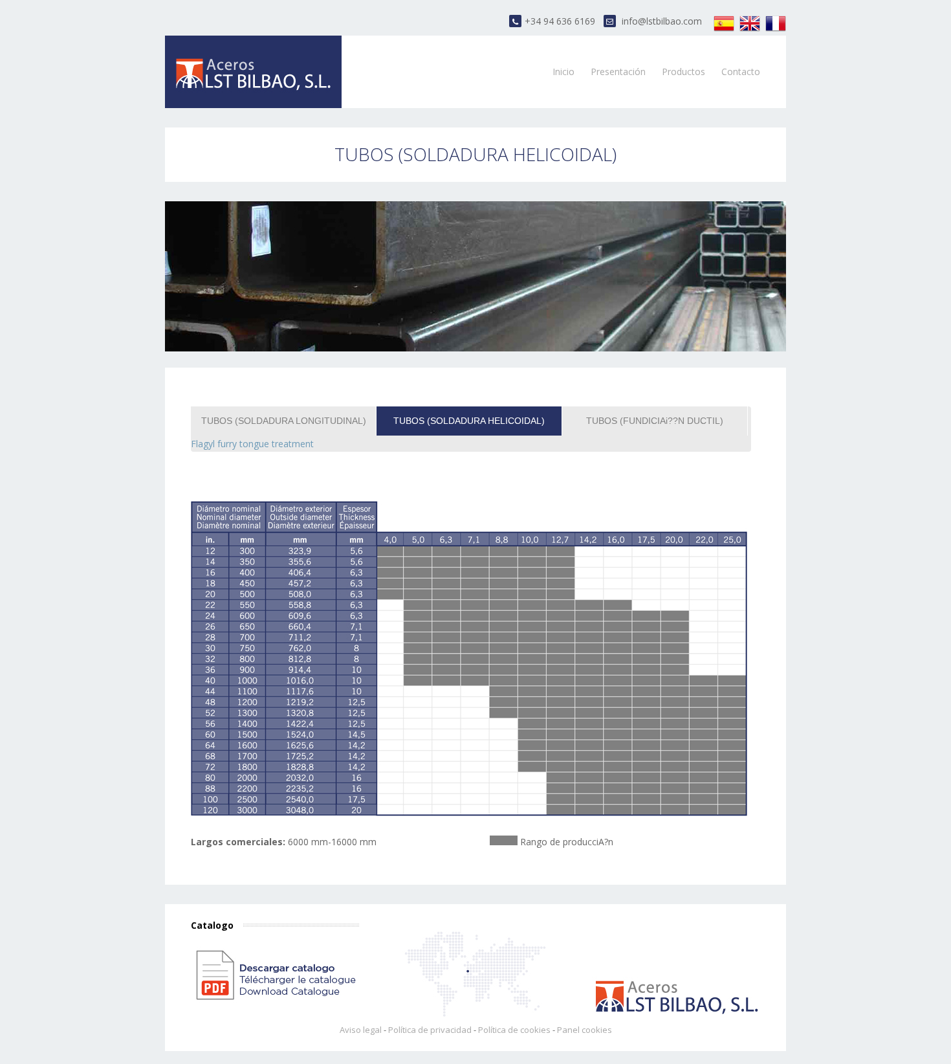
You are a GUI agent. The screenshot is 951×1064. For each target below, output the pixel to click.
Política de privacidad (430, 1030)
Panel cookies (584, 1030)
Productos (683, 71)
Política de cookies (514, 1030)
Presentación (618, 71)
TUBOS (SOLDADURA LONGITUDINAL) (283, 421)
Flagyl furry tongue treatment (252, 444)
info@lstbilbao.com (662, 21)
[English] (749, 30)
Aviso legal (361, 1030)
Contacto (740, 71)
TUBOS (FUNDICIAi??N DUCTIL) (654, 421)
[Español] (724, 30)
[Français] (775, 30)
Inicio (563, 71)
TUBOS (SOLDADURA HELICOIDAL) (469, 421)
